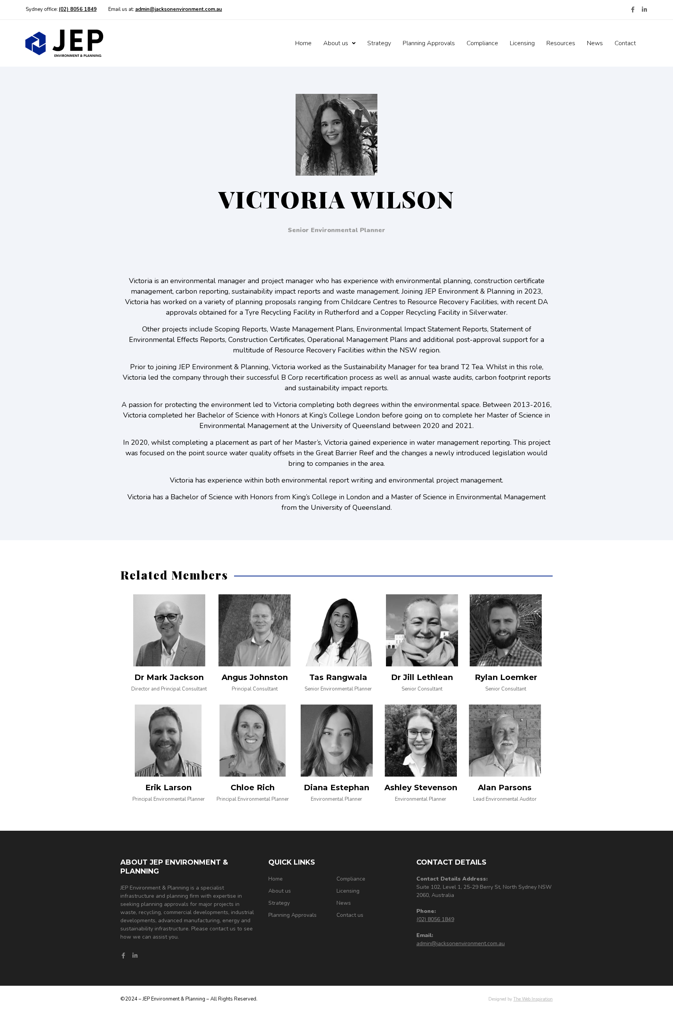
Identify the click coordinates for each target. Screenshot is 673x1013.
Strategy (379, 43)
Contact (625, 43)
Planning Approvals (429, 43)
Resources (560, 43)
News (595, 43)
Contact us (349, 915)
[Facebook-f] (633, 9)
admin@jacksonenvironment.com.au (460, 943)
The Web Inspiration (533, 999)
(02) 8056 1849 (435, 919)
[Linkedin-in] (644, 9)
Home (303, 43)
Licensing (522, 43)
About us (335, 43)
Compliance (482, 43)
